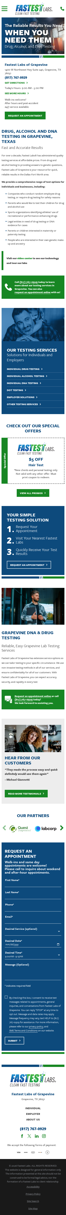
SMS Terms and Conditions (23, 1030)
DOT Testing (15, 390)
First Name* (12, 880)
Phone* (9, 904)
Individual (33, 1108)
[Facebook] (22, 1136)
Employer (33, 1114)
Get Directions (15, 82)
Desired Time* (13, 952)
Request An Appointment (27, 565)
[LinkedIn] (37, 1136)
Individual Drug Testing (23, 369)
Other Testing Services (22, 404)
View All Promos (31, 493)
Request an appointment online (33, 696)
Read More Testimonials (24, 793)
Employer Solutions (20, 397)
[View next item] (61, 827)
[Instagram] (44, 1136)
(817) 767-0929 (29, 282)
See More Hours (15, 93)
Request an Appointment (25, 115)
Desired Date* (13, 940)
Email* (9, 916)
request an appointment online (33, 292)
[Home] (33, 9)
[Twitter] (29, 1136)
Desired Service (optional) (21, 928)
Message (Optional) (17, 964)
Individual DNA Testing (22, 383)
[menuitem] (33, 1186)
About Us (33, 1119)
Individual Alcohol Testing (25, 376)
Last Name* (12, 892)
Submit (12, 1040)
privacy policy (36, 1026)
